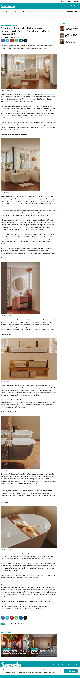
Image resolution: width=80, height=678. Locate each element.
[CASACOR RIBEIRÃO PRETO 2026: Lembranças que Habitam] (62, 41)
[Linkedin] (21, 40)
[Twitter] (7, 40)
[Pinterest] (12, 40)
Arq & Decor (5, 25)
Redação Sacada (8, 37)
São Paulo (13, 25)
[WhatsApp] (16, 40)
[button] (78, 6)
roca (28, 624)
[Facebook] (71, 6)
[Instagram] (74, 6)
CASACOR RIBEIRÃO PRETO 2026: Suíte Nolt (71, 35)
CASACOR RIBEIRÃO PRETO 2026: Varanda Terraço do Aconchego (71, 29)
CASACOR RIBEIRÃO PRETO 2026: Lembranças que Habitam (71, 42)
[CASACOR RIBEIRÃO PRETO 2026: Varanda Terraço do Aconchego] (15, 645)
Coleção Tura (10, 624)
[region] (40, 672)
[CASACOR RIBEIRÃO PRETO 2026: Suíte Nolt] (43, 645)
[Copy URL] (25, 40)
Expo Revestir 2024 (20, 624)
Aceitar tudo (71, 671)
